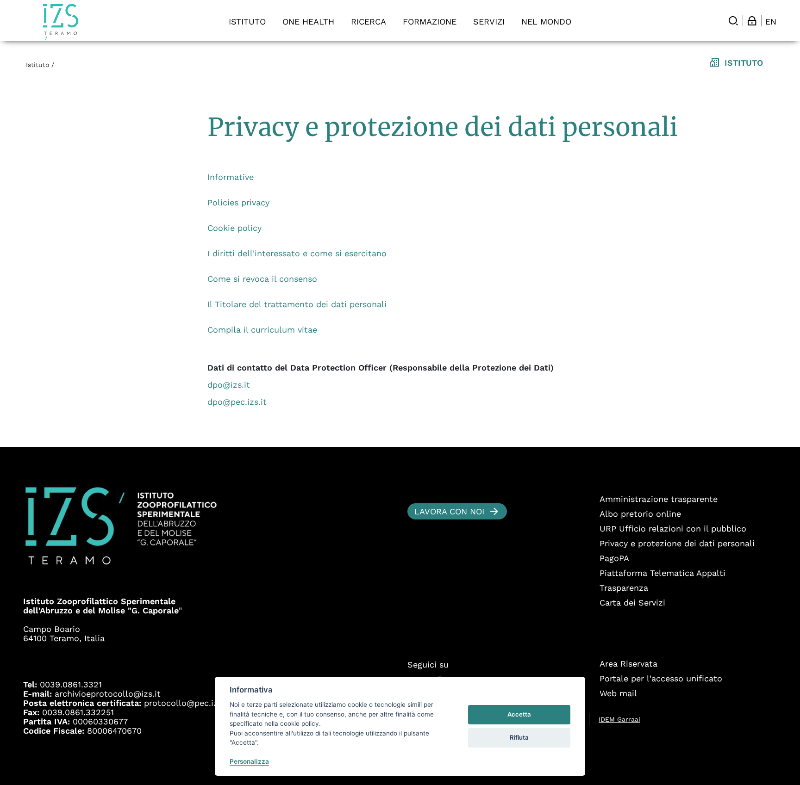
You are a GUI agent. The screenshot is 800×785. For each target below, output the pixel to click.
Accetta (519, 714)
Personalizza (249, 761)
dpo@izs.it (228, 384)
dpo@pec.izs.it (237, 402)
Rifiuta (519, 737)
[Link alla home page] (60, 22)
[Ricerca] (733, 20)
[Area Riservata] (751, 20)
